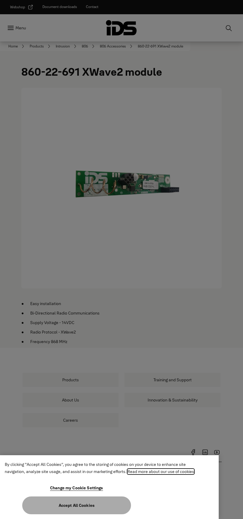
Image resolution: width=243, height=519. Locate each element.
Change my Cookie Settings (76, 488)
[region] (109, 487)
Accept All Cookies (77, 505)
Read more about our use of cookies (160, 471)
